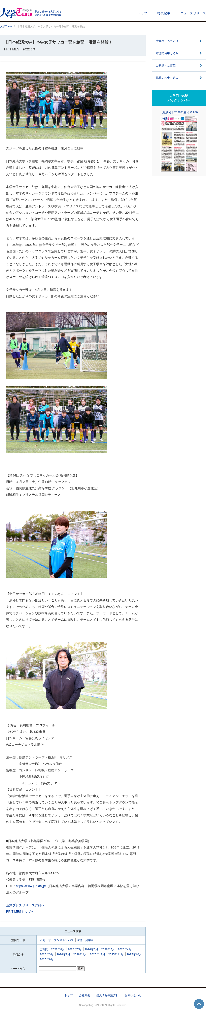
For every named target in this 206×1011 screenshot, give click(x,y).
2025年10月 (134, 954)
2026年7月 (74, 949)
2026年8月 (58, 949)
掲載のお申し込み (167, 78)
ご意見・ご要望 (166, 65)
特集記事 (163, 13)
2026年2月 (63, 954)
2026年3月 (47, 954)
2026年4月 (125, 949)
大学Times (6, 26)
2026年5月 (108, 949)
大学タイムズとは (167, 41)
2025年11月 (116, 954)
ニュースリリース (193, 13)
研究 (42, 940)
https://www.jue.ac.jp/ (31, 885)
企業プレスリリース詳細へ (25, 905)
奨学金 (89, 940)
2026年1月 (80, 954)
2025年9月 (47, 959)
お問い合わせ (133, 995)
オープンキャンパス (61, 940)
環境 (79, 940)
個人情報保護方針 (107, 995)
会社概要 (84, 995)
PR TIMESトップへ (20, 911)
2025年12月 (97, 954)
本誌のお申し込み (167, 53)
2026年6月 (91, 949)
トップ (142, 13)
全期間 (44, 949)
